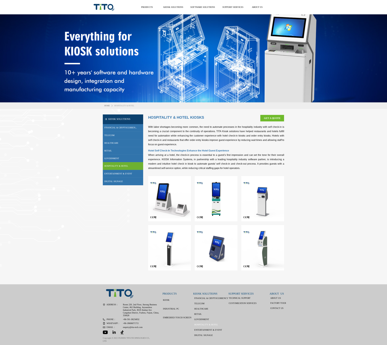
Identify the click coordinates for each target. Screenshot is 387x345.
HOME (107, 106)
